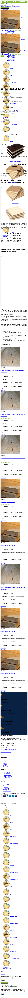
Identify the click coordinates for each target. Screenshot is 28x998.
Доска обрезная (11, 8)
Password (3, 980)
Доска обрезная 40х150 (8, 502)
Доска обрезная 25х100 (8, 673)
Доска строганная (7, 776)
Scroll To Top (3, 988)
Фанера (5, 765)
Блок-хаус (5, 779)
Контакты (5, 785)
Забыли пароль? (4, 985)
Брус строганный (7, 773)
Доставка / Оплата (7, 119)
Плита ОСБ (6, 766)
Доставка (5, 787)
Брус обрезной (6, 772)
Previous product (4, 9)
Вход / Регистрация (7, 968)
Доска (6, 8)
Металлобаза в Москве (6, 752)
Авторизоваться (4, 982)
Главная (3, 8)
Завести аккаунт (13, 986)
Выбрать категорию (5, 6)
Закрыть (3, 801)
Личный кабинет (7, 791)
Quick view (3, 390)
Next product (4, 33)
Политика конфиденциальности (8, 749)
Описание (5, 117)
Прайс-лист (6, 788)
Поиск (14, 803)
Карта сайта (6, 789)
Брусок (5, 763)
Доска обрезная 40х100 (6, 30)
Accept (2, 994)
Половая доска (6, 777)
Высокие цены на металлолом (8, 750)
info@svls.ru (7, 747)
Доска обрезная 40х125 (6, 54)
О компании (6, 784)
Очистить (16, 110)
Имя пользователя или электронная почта (11, 976)
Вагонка (5, 764)
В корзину (3, 114)
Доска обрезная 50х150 (8, 545)
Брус (4, 760)
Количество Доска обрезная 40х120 (10, 111)
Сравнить (5, 967)
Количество (3, 109)
